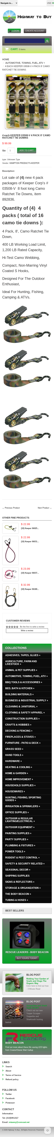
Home (5, 59)
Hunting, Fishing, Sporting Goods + (23, 799)
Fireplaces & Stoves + (20, 737)
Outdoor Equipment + (19, 827)
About (8, 1071)
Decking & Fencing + (18, 730)
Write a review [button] (27, 630)
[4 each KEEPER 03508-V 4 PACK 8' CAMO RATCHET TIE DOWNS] (27, 75)
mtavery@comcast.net (19, 1122)
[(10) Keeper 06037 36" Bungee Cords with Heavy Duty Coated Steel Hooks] (10, 574)
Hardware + (13, 761)
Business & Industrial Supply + (26, 700)
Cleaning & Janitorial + (21, 706)
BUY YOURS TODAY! (27, 958)
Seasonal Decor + (17, 869)
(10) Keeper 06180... (30, 589)
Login (15, 31)
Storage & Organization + (23, 888)
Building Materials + (19, 694)
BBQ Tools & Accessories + (23, 682)
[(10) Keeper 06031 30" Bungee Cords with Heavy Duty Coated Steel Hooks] (10, 550)
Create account (34, 31)
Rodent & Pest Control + (22, 857)
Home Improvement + (19, 779)
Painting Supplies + (18, 833)
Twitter (9, 1094)
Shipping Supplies (17, 875)
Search (9, 1066)
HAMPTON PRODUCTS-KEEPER (24, 163)
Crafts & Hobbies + (18, 724)
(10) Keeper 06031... (30, 541)
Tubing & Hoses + (16, 900)
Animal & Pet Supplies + (21, 670)
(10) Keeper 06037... (30, 573)
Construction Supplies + (22, 718)
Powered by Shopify (43, 1130)
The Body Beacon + (18, 894)
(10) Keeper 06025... (30, 528)
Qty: (4, 150)
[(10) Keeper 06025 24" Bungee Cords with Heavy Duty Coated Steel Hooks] (10, 528)
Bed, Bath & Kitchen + (19, 688)
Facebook (10, 1098)
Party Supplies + (16, 839)
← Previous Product (11, 508)
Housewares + (15, 791)
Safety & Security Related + (25, 863)
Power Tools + (15, 851)
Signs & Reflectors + (19, 882)
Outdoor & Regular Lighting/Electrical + (20, 819)
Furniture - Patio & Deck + (22, 743)
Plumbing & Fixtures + (20, 845)
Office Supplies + (17, 812)
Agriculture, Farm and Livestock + (21, 662)
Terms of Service (13, 1075)
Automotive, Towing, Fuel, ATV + (25, 63)
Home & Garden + (16, 773)
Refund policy (12, 1079)
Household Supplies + (20, 785)
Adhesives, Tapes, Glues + (22, 655)
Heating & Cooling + (18, 767)
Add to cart (27, 150)
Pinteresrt (10, 1103)
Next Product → (45, 508)
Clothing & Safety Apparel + (25, 712)
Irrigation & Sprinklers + (22, 806)
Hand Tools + (14, 755)
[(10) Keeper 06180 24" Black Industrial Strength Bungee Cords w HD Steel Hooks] (10, 596)
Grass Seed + (14, 749)
